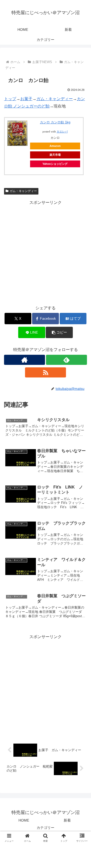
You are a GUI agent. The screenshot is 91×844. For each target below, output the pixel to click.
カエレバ (62, 131)
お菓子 (26, 99)
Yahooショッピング (54, 163)
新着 (67, 820)
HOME (23, 820)
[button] (59, 332)
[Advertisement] (45, 251)
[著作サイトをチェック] (24, 360)
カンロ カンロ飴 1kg (55, 122)
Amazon (55, 145)
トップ (10, 99)
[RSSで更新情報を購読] (45, 372)
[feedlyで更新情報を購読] (66, 360)
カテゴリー (45, 828)
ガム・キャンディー (54, 99)
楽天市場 (55, 154)
